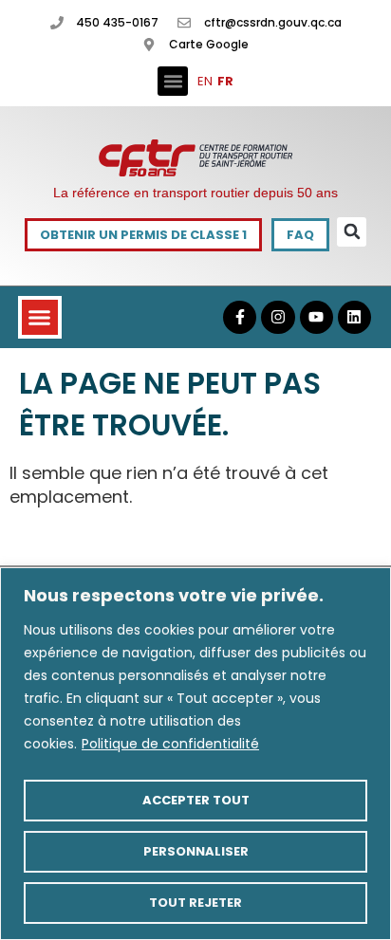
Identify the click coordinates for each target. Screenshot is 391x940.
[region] (195, 753)
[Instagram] (277, 317)
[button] (173, 81)
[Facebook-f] (239, 317)
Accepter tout (196, 800)
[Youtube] (316, 317)
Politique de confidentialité (170, 743)
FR (225, 81)
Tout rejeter (195, 903)
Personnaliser (196, 851)
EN (205, 81)
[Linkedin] (354, 317)
